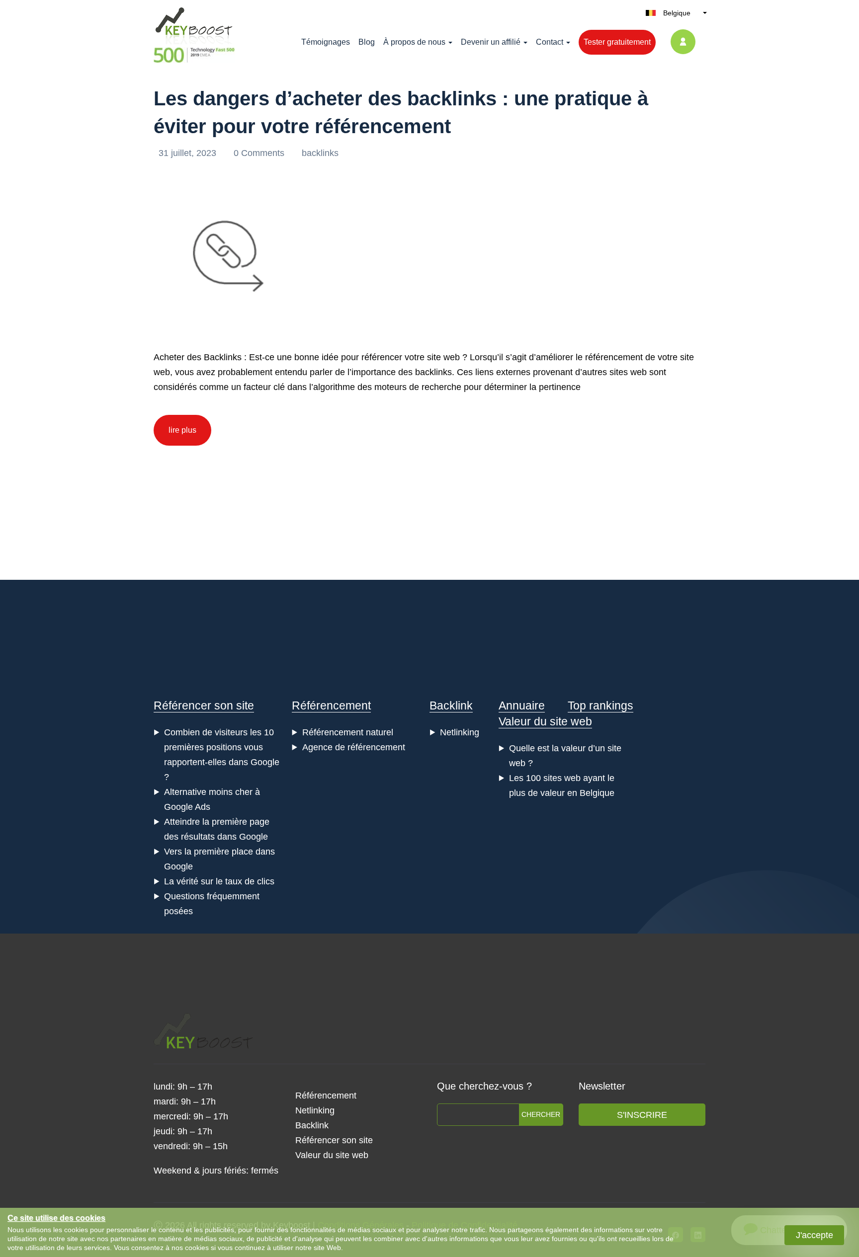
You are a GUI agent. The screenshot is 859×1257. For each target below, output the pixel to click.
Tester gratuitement (617, 42)
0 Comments (260, 153)
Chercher (540, 1114)
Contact (549, 42)
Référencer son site (204, 705)
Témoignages (325, 42)
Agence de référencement (353, 747)
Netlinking (459, 732)
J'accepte (814, 1235)
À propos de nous (414, 42)
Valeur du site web (545, 721)
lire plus (182, 430)
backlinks (320, 153)
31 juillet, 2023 (189, 153)
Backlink (451, 705)
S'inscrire (642, 1115)
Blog (366, 42)
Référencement (331, 705)
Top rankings (600, 705)
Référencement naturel (347, 732)
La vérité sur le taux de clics (219, 881)
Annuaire (522, 705)
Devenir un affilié (490, 42)
